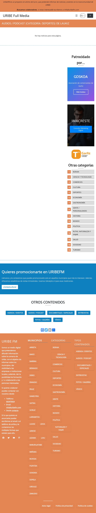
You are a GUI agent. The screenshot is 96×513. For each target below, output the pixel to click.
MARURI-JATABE (36, 445)
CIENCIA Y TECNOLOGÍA (82, 177)
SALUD (75, 239)
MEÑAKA (33, 452)
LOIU (43, 438)
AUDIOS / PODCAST (36, 313)
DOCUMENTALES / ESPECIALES (61, 313)
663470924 (10, 401)
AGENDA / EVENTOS (15, 313)
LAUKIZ (32, 424)
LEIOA (42, 424)
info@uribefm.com (71, 10)
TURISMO (76, 250)
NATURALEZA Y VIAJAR (61, 428)
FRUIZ (32, 389)
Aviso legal (46, 506)
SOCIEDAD (77, 245)
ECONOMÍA (77, 197)
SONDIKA (33, 473)
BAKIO (32, 354)
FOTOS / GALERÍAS (42, 320)
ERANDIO (33, 382)
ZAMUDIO (33, 493)
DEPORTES (77, 192)
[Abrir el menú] (76, 15)
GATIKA (32, 403)
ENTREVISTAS (83, 313)
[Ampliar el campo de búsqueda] (90, 16)
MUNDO (76, 221)
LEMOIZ (33, 431)
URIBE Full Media (16, 15)
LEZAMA (33, 438)
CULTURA (76, 187)
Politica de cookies (85, 506)
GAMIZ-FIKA (34, 396)
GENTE (55, 399)
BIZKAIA (76, 172)
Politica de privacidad (64, 506)
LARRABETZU (35, 417)
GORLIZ (32, 410)
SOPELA (33, 480)
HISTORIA (76, 216)
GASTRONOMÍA (79, 203)
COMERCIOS (77, 182)
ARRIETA (33, 347)
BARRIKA (33, 361)
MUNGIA (33, 459)
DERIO (32, 375)
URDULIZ (33, 486)
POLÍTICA (76, 226)
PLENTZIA (33, 466)
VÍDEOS (58, 320)
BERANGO (34, 368)
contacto (15, 410)
